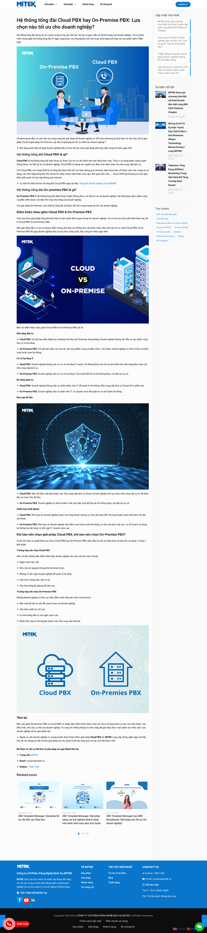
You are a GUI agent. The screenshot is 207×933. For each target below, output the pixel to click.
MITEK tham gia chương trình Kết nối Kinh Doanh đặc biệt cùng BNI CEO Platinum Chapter (173, 26)
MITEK (34, 755)
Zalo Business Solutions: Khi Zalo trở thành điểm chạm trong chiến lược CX (173, 69)
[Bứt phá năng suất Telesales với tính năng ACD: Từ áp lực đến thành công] (204, 921)
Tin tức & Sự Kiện (117, 873)
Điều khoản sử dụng (117, 921)
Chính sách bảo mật (90, 921)
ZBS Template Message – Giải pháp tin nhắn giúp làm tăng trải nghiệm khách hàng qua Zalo (71, 820)
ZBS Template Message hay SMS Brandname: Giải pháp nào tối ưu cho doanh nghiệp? (28, 820)
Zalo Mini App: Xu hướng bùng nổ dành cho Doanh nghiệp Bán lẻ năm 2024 (115, 820)
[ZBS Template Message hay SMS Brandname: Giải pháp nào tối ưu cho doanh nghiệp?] (28, 795)
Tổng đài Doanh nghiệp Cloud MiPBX (97, 183)
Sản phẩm (86, 873)
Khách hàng (87, 882)
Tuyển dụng (114, 882)
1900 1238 (34, 766)
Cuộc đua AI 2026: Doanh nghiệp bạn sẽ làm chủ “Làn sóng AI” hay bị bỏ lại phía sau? (172, 42)
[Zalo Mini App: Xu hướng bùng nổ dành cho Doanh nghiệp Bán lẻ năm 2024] (116, 795)
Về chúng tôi (87, 887)
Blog (110, 877)
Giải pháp (85, 877)
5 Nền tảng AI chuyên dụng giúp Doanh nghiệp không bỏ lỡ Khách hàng (172, 56)
